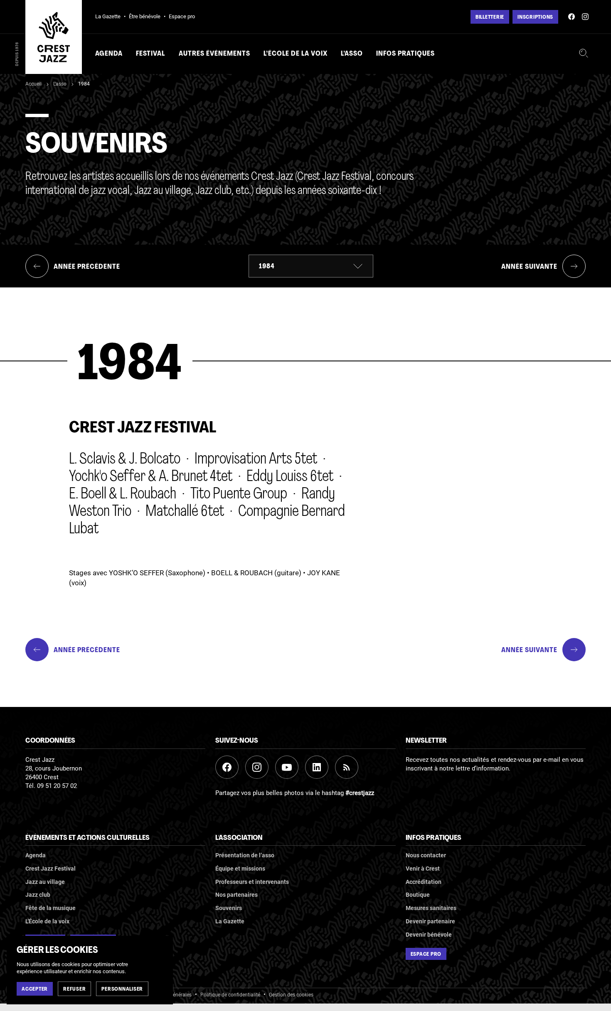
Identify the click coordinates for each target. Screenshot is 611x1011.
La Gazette (108, 16)
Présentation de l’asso (244, 855)
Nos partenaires (236, 894)
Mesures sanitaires (431, 908)
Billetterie (489, 17)
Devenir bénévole (429, 934)
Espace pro (182, 16)
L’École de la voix (296, 54)
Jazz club (37, 894)
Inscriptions (535, 17)
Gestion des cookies (291, 995)
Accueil (33, 84)
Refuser (74, 989)
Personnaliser (122, 989)
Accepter (35, 989)
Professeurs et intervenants (252, 881)
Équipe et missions (240, 868)
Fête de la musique (50, 908)
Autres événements (214, 54)
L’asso (352, 54)
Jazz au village (45, 881)
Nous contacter (426, 855)
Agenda (109, 54)
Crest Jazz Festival (50, 868)
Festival (150, 54)
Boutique (418, 894)
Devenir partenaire (430, 921)
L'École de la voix (47, 921)
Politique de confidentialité (230, 995)
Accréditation (423, 881)
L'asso (60, 84)
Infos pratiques (405, 54)
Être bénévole (144, 16)
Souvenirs (228, 908)
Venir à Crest (423, 868)
